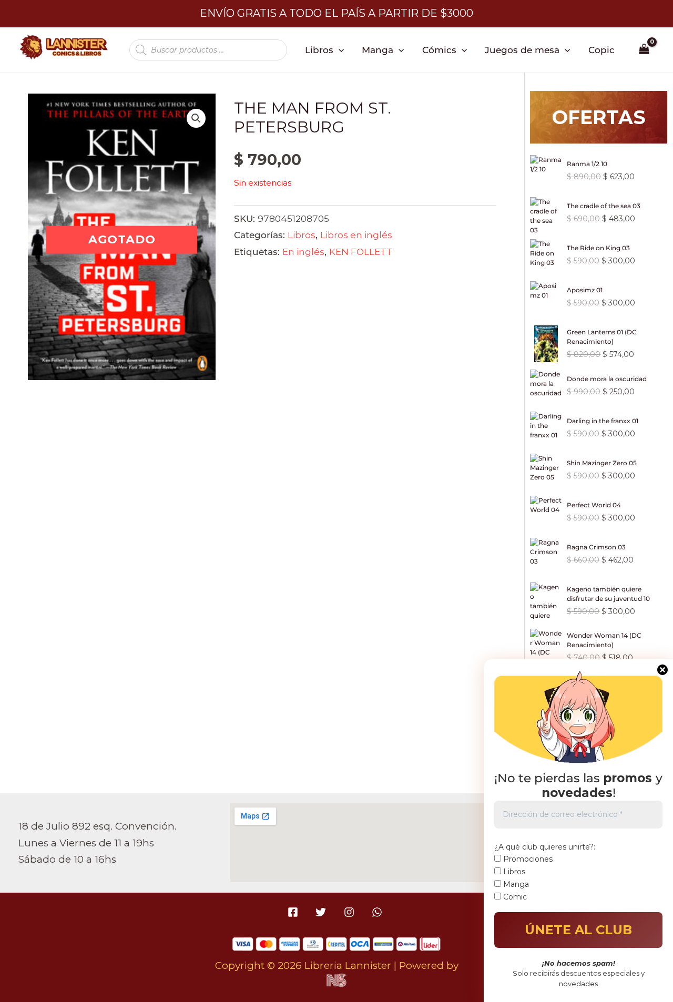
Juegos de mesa (522, 49)
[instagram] (350, 912)
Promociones (527, 859)
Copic (601, 49)
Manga (377, 49)
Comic (514, 897)
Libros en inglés (356, 234)
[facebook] (294, 912)
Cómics (439, 49)
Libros (319, 49)
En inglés (303, 251)
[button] (338, 50)
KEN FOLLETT (361, 251)
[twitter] (322, 912)
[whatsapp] (378, 912)
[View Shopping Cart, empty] (644, 50)
